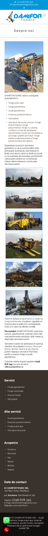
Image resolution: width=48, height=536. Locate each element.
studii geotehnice (16, 110)
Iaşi (29, 349)
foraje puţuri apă (16, 103)
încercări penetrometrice (19, 114)
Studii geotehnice (16, 418)
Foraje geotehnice (16, 387)
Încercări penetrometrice (19, 422)
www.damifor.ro (20, 505)
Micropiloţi (12, 399)
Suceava (28, 346)
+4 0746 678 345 (25, 2)
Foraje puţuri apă (15, 426)
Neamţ (22, 349)
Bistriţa (15, 349)
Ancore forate (14, 395)
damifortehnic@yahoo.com (25, 4)
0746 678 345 (21, 500)
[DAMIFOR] (24, 16)
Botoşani (37, 346)
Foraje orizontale (15, 391)
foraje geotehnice (16, 107)
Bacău (8, 349)
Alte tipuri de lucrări (17, 430)
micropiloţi (13, 118)
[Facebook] (24, 8)
